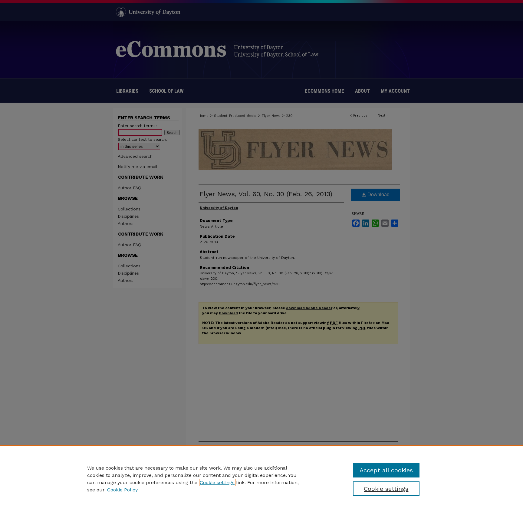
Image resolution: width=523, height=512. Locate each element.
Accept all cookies (386, 470)
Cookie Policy (122, 490)
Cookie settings (217, 482)
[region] (261, 478)
